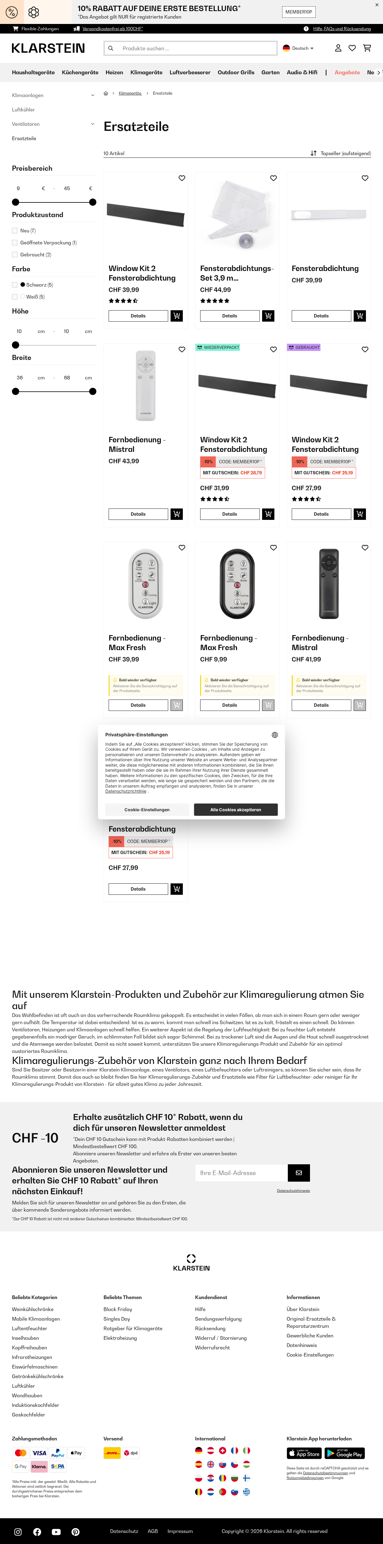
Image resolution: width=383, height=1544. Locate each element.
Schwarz (39, 284)
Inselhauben (25, 1338)
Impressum (180, 1531)
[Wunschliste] (352, 48)
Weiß (35, 296)
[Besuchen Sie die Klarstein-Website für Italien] (246, 1450)
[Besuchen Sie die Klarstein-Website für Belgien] (198, 1491)
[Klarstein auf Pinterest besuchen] (75, 1532)
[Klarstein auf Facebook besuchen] (37, 1532)
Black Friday (118, 1309)
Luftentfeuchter (29, 1328)
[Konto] (338, 48)
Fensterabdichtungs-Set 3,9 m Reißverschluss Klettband (237, 273)
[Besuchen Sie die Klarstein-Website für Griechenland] (246, 1492)
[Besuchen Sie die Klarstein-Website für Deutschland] (198, 1450)
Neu (28, 230)
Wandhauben (27, 1395)
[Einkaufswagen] (367, 48)
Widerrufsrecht (212, 1348)
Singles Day (117, 1319)
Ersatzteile (24, 138)
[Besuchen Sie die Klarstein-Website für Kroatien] (210, 1478)
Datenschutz (124, 1531)
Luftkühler (23, 110)
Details (138, 315)
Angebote (347, 72)
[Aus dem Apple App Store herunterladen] (304, 1453)
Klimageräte (130, 93)
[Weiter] (378, 72)
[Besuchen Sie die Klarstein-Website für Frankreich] (234, 1450)
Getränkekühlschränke (37, 1376)
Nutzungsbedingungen (305, 1478)
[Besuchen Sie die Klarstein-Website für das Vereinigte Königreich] (210, 1464)
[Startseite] (111, 93)
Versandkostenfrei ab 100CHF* (113, 28)
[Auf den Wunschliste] (182, 178)
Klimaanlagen (27, 95)
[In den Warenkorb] (177, 316)
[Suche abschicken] (110, 48)
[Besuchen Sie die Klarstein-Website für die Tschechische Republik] (234, 1464)
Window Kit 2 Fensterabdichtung (142, 273)
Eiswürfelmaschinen (34, 1367)
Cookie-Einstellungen (310, 1355)
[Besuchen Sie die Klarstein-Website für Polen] (198, 1478)
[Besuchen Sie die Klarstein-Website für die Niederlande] (210, 1491)
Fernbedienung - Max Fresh (137, 642)
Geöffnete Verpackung (48, 242)
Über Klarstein (303, 1309)
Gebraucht (35, 254)
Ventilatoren (25, 124)
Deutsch (300, 48)
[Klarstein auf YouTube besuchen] (56, 1532)
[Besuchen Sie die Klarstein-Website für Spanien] (198, 1464)
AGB (153, 1531)
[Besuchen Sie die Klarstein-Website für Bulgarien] (234, 1478)
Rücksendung (210, 1328)
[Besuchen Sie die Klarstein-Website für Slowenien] (234, 1491)
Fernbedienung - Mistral (137, 444)
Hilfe (200, 1309)
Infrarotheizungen (32, 1357)
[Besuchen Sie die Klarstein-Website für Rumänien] (222, 1478)
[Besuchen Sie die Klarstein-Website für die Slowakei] (222, 1464)
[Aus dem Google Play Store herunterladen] (344, 1453)
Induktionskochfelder (35, 1405)
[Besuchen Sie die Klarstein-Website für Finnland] (246, 1478)
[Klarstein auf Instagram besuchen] (18, 1532)
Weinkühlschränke (33, 1309)
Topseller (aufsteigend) (346, 153)
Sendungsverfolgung (218, 1319)
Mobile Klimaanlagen (36, 1319)
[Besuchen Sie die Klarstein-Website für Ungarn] (246, 1464)
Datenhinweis (302, 1345)
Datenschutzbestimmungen (325, 1473)
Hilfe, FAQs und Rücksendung (342, 28)
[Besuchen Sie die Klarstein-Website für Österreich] (210, 1450)
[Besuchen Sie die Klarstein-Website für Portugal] (222, 1491)
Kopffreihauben (29, 1348)
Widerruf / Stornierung (221, 1338)
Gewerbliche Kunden (310, 1336)
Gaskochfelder (28, 1415)
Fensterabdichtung (325, 268)
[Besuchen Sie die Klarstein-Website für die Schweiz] (222, 1450)
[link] (146, 214)
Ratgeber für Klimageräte (133, 1328)
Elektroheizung (120, 1338)
